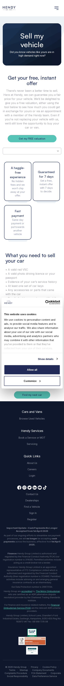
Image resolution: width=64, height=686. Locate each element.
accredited (26, 591)
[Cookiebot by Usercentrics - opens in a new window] (45, 302)
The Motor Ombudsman (48, 591)
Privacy (34, 667)
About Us (32, 463)
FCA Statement (38, 673)
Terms (12, 670)
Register (32, 519)
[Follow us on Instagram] (24, 488)
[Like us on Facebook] (19, 488)
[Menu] (56, 8)
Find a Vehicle (32, 506)
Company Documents (43, 670)
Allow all (32, 369)
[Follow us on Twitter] (29, 488)
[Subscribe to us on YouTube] (40, 488)
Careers (32, 469)
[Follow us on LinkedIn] (35, 488)
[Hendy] (9, 8)
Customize (30, 380)
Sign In (33, 513)
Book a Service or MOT (32, 437)
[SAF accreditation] (32, 633)
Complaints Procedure (16, 673)
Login (32, 475)
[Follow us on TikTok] (45, 488)
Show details (45, 358)
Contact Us (32, 494)
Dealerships (32, 500)
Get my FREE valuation (32, 138)
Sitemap (24, 670)
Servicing (32, 443)
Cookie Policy (49, 667)
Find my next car (32, 394)
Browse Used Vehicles (32, 418)
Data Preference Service (44, 676)
